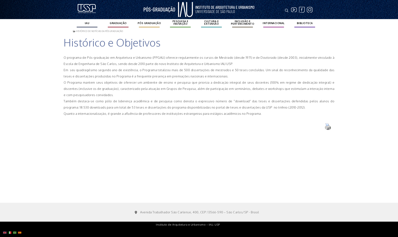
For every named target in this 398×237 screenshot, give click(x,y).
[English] (5, 222)
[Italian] (10, 222)
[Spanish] (20, 222)
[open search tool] (287, 10)
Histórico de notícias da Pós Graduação (99, 31)
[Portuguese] (15, 222)
